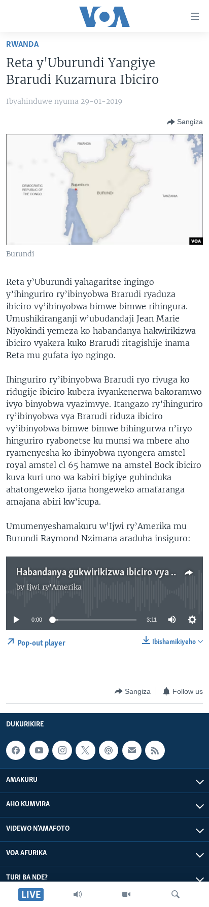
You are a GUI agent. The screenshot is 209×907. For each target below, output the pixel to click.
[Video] (126, 894)
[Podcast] (108, 750)
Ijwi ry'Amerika (54, 587)
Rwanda (22, 44)
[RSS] (154, 750)
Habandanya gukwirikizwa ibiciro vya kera (102, 573)
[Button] (185, 122)
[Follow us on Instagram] (62, 750)
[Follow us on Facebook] (15, 750)
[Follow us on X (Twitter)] (85, 750)
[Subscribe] (132, 750)
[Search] (175, 894)
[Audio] (77, 894)
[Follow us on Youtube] (39, 750)
